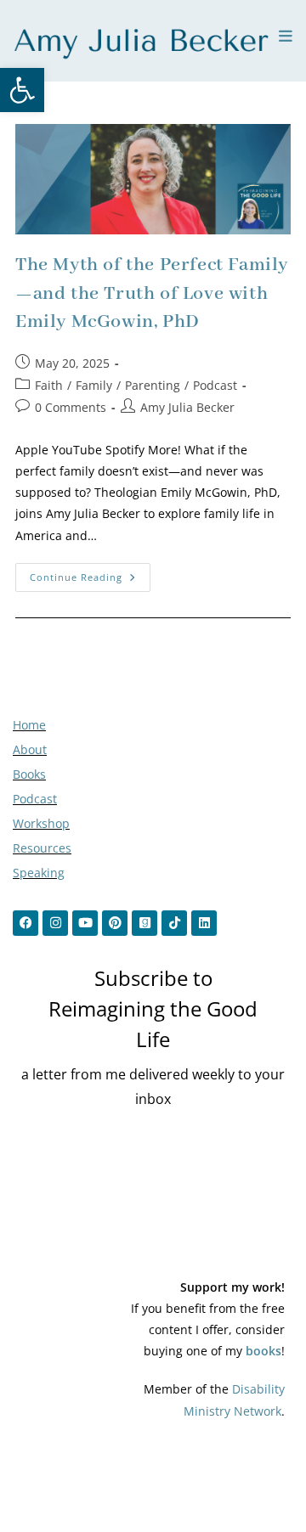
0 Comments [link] (70, 407)
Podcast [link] (215, 385)
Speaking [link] (39, 873)
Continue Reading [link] (90, 573)
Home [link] (29, 725)
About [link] (30, 749)
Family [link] (94, 385)
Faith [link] (49, 385)
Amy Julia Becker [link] (187, 407)
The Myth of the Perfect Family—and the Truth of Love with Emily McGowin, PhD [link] (151, 293)
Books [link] (29, 774)
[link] (22, 90)
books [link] (263, 1351)
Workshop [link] (41, 823)
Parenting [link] (152, 385)
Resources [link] (42, 848)
